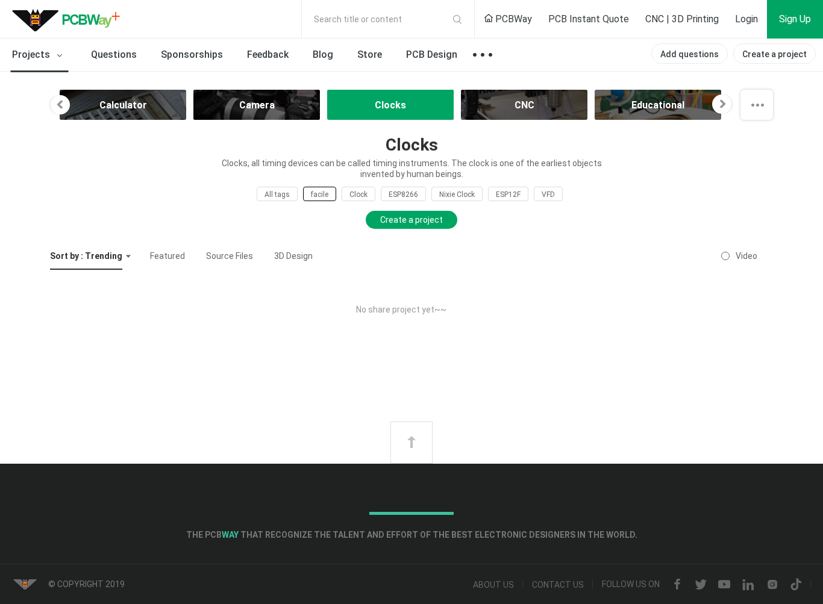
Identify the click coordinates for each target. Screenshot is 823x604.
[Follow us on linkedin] (748, 585)
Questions (114, 54)
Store (369, 54)
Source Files (229, 256)
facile (319, 194)
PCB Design (431, 54)
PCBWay (512, 19)
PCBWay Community (69, 19)
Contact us (558, 585)
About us (493, 585)
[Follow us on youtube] (724, 585)
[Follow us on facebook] (677, 585)
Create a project (774, 54)
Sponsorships (192, 54)
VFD (548, 194)
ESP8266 (403, 194)
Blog (323, 54)
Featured (167, 256)
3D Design (293, 256)
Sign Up (795, 19)
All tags (277, 194)
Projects (32, 54)
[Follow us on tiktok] (796, 585)
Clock (358, 194)
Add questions (689, 54)
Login (746, 19)
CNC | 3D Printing (682, 19)
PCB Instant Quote (588, 19)
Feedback (268, 54)
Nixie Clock (457, 194)
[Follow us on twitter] (701, 585)
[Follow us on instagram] (772, 585)
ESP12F (508, 194)
